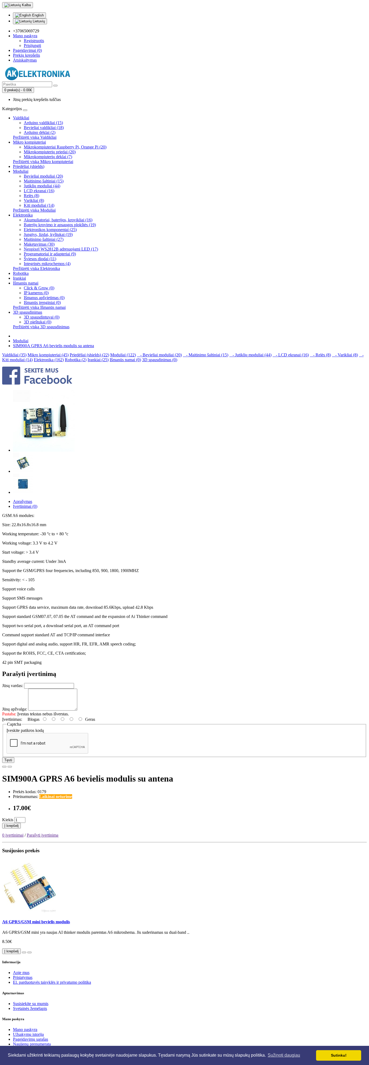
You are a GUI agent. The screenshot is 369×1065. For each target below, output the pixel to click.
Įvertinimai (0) (25, 506)
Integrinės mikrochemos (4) (47, 263)
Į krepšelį (11, 826)
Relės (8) (31, 195)
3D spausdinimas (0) (159, 359)
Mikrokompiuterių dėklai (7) (48, 156)
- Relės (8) (320, 355)
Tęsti (8, 760)
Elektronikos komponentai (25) (50, 229)
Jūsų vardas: (12, 685)
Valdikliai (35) (14, 355)
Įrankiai (19, 278)
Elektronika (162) (49, 359)
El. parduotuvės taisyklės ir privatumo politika (52, 982)
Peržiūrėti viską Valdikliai (34, 137)
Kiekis (7, 819)
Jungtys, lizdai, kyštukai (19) (48, 234)
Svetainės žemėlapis (30, 1008)
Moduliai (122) (123, 355)
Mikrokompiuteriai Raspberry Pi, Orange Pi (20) (65, 147)
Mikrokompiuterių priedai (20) (50, 152)
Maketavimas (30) (39, 244)
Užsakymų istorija (28, 1034)
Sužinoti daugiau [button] (284, 1055)
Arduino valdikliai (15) (43, 122)
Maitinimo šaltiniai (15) (43, 181)
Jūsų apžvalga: (14, 709)
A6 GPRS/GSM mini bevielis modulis (36, 921)
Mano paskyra (25, 1029)
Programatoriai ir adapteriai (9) (50, 254)
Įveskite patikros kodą (25, 730)
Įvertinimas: (12, 719)
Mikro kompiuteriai (29, 142)
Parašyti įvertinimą (42, 835)
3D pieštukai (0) (37, 322)
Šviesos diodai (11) (40, 258)
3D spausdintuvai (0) (41, 317)
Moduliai (20, 171)
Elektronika (23, 215)
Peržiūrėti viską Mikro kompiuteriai (43, 161)
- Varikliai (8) (345, 355)
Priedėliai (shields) (28, 166)
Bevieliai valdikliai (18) (44, 127)
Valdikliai (21, 118)
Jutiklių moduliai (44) (42, 186)
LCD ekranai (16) (39, 190)
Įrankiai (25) (98, 359)
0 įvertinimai (13, 835)
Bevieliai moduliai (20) (43, 176)
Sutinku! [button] (339, 1055)
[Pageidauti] (4, 767)
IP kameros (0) (36, 292)
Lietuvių (38, 21)
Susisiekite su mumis (30, 1003)
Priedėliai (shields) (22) (89, 355)
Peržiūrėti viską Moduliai (34, 210)
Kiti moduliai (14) (39, 205)
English (37, 15)
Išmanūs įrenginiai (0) (42, 302)
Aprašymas (22, 501)
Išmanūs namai (25, 283)
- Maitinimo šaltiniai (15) (205, 355)
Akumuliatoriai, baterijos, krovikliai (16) (58, 220)
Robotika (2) (75, 359)
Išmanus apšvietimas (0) (44, 297)
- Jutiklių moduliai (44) (250, 355)
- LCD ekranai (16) (291, 355)
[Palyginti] (10, 767)
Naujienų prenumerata (32, 1044)
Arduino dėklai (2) (39, 132)
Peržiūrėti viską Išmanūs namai (39, 307)
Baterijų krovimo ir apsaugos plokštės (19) (60, 224)
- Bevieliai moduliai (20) (159, 355)
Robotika (21, 273)
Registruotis (34, 40)
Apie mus (21, 972)
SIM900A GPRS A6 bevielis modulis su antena (53, 345)
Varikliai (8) (34, 200)
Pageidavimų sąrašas (30, 1039)
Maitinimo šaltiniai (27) (43, 239)
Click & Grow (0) (39, 288)
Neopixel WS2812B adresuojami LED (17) (61, 249)
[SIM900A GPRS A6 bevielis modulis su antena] (44, 450)
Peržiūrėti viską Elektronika (36, 268)
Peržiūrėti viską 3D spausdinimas (41, 326)
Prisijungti (32, 45)
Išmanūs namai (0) (125, 359)
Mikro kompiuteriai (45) (48, 355)
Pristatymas (22, 977)
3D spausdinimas (27, 312)
